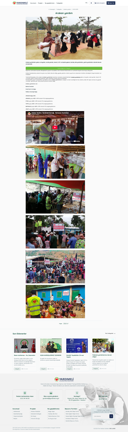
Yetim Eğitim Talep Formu (72, 414)
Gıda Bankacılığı (17, 414)
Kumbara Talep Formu (72, 418)
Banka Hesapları (100, 3)
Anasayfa (52, 9)
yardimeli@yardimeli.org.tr (51, 398)
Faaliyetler (60, 3)
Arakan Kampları (35, 411)
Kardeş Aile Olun (52, 414)
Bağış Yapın (51, 411)
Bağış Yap (111, 3)
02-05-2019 (75, 9)
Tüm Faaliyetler (109, 333)
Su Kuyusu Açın (52, 418)
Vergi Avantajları (18, 416)
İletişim (15, 418)
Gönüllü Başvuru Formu (72, 421)
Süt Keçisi (33, 416)
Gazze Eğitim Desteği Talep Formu (75, 416)
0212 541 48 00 (24, 398)
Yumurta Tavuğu (35, 418)
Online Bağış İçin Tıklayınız (64, 68)
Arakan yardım (67, 9)
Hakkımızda (16, 411)
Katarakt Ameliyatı (36, 414)
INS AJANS (112, 428)
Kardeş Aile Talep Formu (72, 411)
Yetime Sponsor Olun (54, 416)
